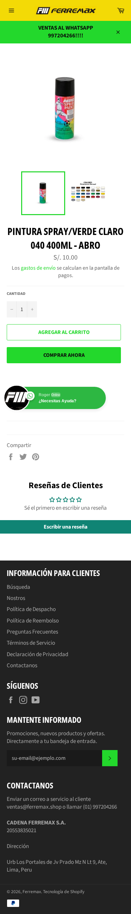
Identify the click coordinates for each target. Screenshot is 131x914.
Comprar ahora (64, 355)
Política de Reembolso (33, 621)
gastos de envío (38, 268)
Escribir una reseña (65, 527)
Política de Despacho (31, 609)
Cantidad (16, 294)
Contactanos (22, 666)
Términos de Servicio (31, 643)
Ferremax (32, 891)
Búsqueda (18, 587)
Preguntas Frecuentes (32, 632)
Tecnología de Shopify (63, 891)
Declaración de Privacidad (37, 654)
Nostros (16, 598)
